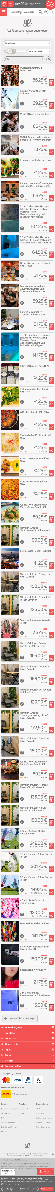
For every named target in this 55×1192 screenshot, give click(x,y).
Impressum (40, 1113)
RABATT (50, 6)
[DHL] (6, 1094)
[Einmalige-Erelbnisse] (27, 1145)
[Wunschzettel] (52, 12)
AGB (38, 1109)
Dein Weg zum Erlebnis (9, 1109)
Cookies (23, 1180)
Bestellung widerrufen (9, 1127)
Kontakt (4, 1131)
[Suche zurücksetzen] (48, 58)
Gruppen (22, 1113)
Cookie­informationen (43, 1127)
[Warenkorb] (46, 12)
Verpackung (5, 1113)
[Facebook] (52, 1154)
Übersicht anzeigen (21, 1094)
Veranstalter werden (8, 1122)
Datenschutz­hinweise (43, 1122)
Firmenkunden (24, 1109)
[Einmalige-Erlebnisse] (22, 12)
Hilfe (3, 1118)
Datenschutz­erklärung (44, 1118)
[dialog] (27, 1184)
